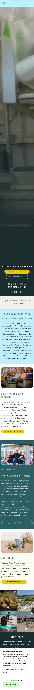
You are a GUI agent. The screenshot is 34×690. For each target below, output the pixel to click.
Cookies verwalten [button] (16, 680)
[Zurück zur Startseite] (4, 3)
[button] (32, 3)
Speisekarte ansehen (17, 272)
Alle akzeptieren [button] (10, 684)
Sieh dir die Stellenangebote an (17, 523)
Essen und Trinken (13, 431)
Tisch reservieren (17, 277)
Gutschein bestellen (14, 582)
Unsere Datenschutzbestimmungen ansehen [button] (15, 671)
